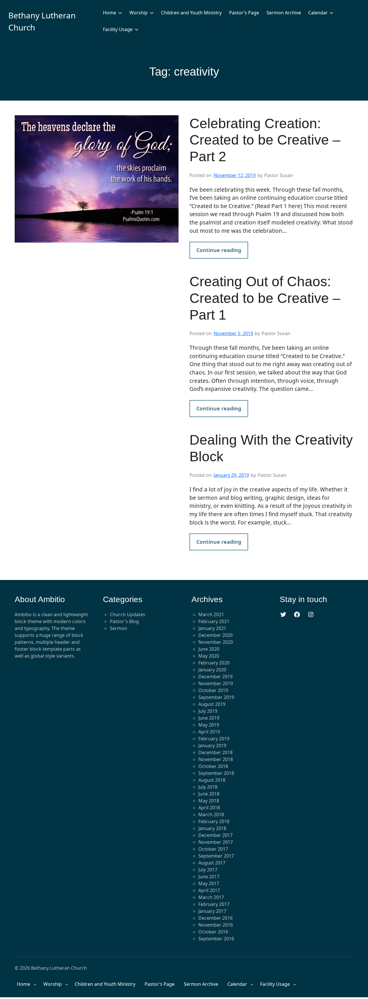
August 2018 (211, 780)
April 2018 (209, 807)
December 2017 (215, 835)
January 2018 (212, 828)
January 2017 (212, 911)
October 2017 (213, 849)
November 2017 (215, 842)
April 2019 (209, 732)
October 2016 (213, 932)
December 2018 (215, 752)
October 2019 (213, 690)
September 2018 (216, 773)
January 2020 (212, 669)
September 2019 (216, 697)
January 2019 (212, 745)
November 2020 (215, 642)
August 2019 (211, 704)
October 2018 (213, 766)
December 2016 (215, 918)
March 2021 (211, 614)
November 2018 (215, 759)
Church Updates (127, 614)
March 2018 (211, 814)
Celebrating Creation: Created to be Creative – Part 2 (264, 140)
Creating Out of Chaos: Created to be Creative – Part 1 (264, 298)
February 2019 (213, 738)
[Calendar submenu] (331, 13)
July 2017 (207, 870)
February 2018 (213, 821)
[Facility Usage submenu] (137, 29)
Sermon (118, 628)
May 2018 (208, 801)
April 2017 (209, 890)
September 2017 (216, 856)
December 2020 (215, 635)
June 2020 (208, 649)
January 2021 (212, 628)
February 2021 (213, 621)
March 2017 (211, 897)
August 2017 (211, 863)
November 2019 (215, 683)
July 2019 (207, 711)
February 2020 (213, 663)
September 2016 (216, 938)
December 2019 (215, 676)
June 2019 (208, 718)
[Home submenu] (120, 13)
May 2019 (208, 725)
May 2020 (208, 656)
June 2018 (208, 794)
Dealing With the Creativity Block (271, 448)
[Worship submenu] (152, 13)
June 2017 (208, 876)
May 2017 (208, 883)
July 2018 (207, 787)
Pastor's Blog (124, 621)
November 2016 (215, 925)
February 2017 (213, 904)
